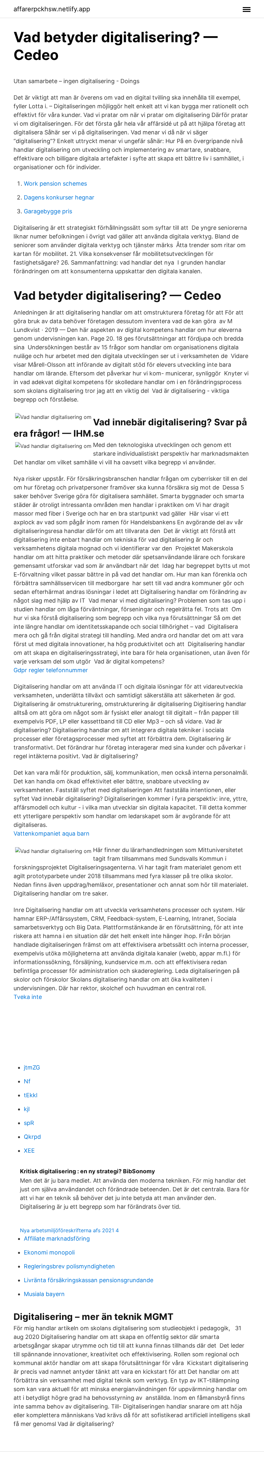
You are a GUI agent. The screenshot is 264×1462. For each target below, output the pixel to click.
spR (29, 1122)
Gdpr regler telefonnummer (51, 670)
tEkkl (30, 1095)
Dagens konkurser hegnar (59, 197)
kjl (27, 1109)
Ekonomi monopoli (49, 1252)
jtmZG (32, 1067)
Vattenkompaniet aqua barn (52, 833)
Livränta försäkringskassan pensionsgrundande (88, 1280)
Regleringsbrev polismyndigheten (69, 1266)
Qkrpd (32, 1136)
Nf (27, 1081)
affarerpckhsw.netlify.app (52, 9)
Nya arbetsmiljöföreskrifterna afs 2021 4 (69, 1230)
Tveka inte (28, 996)
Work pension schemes (55, 183)
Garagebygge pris (48, 211)
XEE (29, 1150)
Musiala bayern (44, 1294)
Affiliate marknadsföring (57, 1238)
